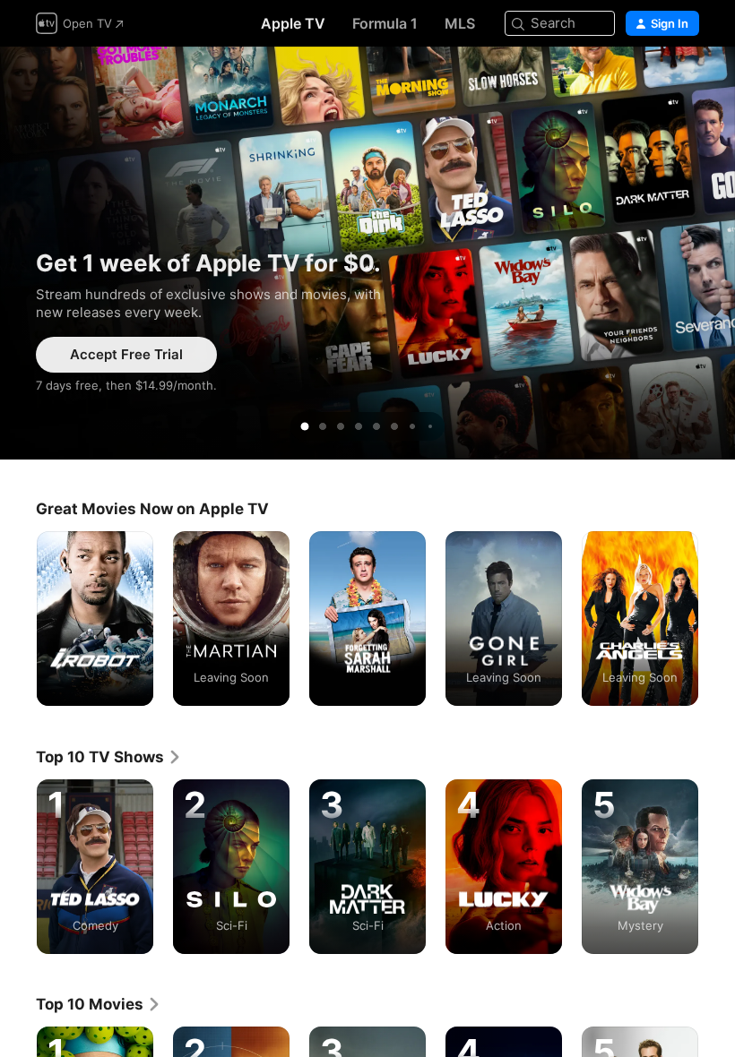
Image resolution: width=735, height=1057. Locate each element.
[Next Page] (717, 619)
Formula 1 (385, 23)
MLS (460, 23)
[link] (109, 757)
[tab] (305, 426)
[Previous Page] (17, 619)
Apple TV (293, 23)
